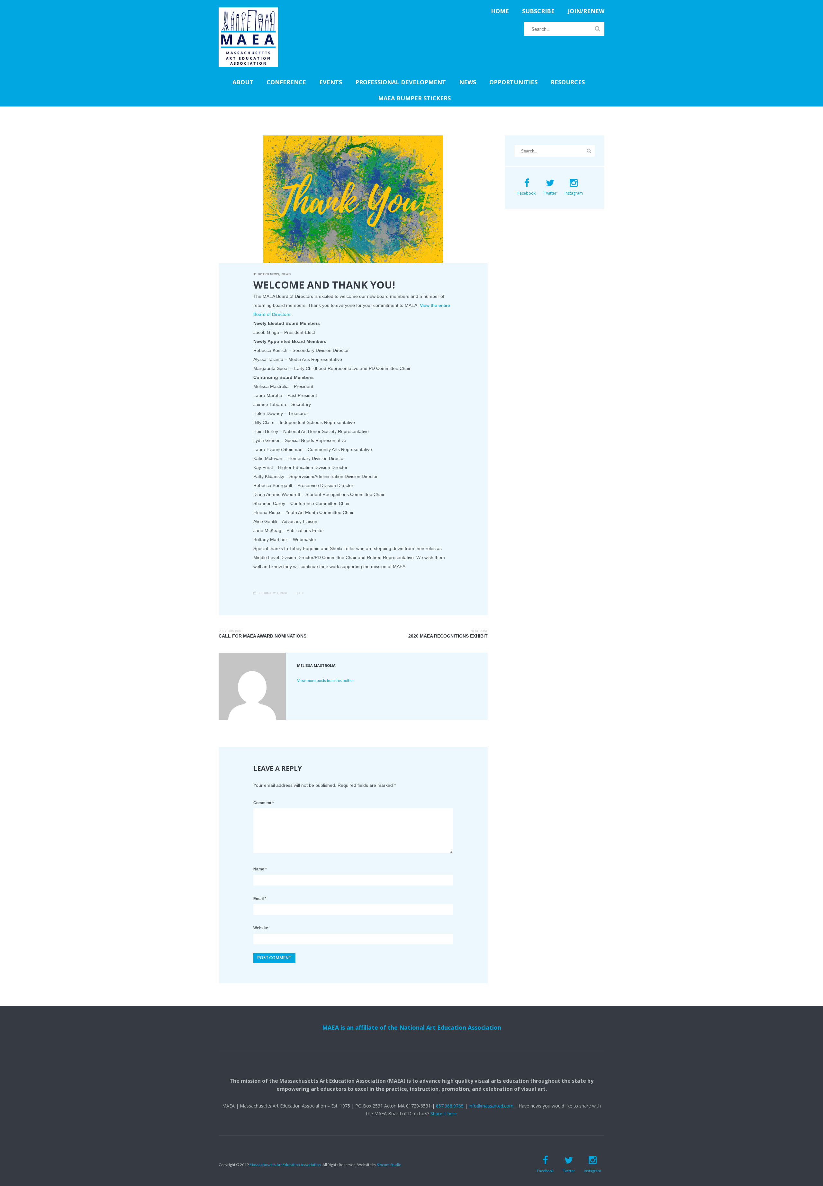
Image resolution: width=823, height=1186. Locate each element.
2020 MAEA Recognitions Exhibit (448, 636)
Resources (568, 82)
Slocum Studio (389, 1164)
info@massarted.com (491, 1106)
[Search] (597, 28)
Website (260, 928)
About (242, 82)
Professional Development (400, 82)
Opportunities (513, 82)
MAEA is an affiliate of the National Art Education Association (411, 1027)
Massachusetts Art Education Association (285, 1164)
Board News (268, 274)
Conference (286, 82)
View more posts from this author (325, 680)
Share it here (443, 1113)
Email (259, 898)
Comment (263, 803)
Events (330, 82)
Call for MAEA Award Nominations (262, 636)
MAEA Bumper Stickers (414, 98)
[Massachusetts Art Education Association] (248, 11)
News (467, 82)
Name (260, 869)
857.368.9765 (450, 1106)
